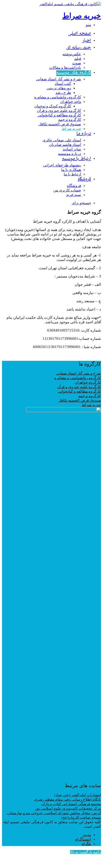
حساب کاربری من (67, 190)
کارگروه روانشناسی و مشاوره (57, 97)
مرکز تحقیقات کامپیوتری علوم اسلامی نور (68, 808)
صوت (76, 63)
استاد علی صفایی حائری (61, 140)
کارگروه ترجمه (69, 120)
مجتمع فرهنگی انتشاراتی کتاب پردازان (71, 804)
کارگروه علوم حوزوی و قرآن (59, 111)
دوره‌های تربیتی (59, 88)
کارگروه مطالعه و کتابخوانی (59, 115)
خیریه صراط (71, 129)
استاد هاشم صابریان (65, 145)
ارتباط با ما (72, 174)
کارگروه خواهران (88, 382)
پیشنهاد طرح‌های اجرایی (62, 165)
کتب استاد (63, 84)
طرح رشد (63, 93)
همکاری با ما (71, 170)
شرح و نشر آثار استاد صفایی (58, 79)
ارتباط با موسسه (76, 159)
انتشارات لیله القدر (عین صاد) (77, 795)
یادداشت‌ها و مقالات (65, 68)
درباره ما (83, 134)
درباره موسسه (69, 154)
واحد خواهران (70, 102)
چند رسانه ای (78, 48)
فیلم (77, 59)
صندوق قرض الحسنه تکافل (59, 124)
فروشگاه (84, 180)
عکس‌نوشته (71, 54)
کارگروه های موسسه (73, 73)
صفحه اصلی (79, 34)
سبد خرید (73, 195)
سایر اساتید (72, 149)
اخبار (86, 41)
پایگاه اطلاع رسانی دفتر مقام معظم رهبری (67, 799)
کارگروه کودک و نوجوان (52, 106)
